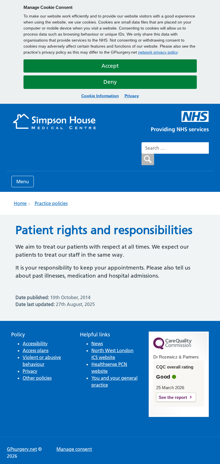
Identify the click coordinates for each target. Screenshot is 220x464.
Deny (110, 82)
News (97, 343)
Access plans (35, 350)
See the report (173, 397)
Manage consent (74, 449)
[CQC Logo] (172, 348)
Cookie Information (100, 95)
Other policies (37, 378)
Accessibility (35, 343)
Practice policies (51, 203)
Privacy (132, 95)
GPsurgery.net (22, 449)
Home (20, 203)
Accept (110, 66)
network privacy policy (158, 52)
